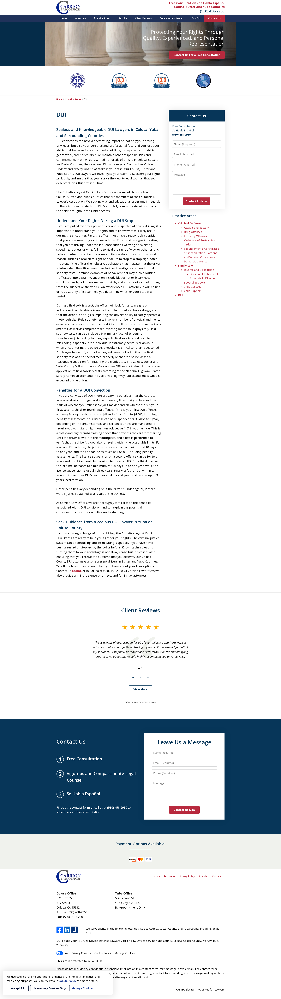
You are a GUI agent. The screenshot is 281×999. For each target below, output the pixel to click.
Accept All (17, 988)
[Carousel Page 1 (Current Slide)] (133, 677)
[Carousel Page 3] (147, 677)
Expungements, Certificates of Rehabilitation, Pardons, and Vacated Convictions (201, 253)
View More (140, 689)
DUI (180, 295)
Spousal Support (194, 282)
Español (195, 18)
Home (63, 18)
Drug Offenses (193, 232)
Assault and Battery (196, 227)
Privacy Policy (187, 876)
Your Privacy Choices (78, 953)
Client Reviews (143, 18)
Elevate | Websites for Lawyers (200, 989)
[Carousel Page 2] (140, 677)
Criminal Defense (189, 223)
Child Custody (192, 286)
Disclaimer (170, 876)
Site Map (203, 876)
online (77, 571)
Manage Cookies (125, 953)
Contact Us (214, 18)
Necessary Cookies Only (50, 988)
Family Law (185, 265)
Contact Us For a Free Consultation (197, 55)
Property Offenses (195, 236)
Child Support (193, 291)
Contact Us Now (196, 201)
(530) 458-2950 (212, 11)
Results (123, 18)
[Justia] (74, 930)
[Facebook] (59, 930)
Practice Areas (102, 18)
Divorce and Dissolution (199, 270)
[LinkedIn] (67, 930)
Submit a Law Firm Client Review (140, 702)
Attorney (80, 18)
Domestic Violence (195, 261)
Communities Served (171, 18)
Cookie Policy (102, 953)
